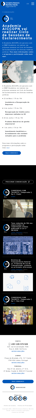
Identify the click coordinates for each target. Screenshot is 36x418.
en (28, 4)
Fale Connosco (11, 153)
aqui (4, 56)
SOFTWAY (21, 412)
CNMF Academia (10, 45)
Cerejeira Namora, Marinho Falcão (10, 4)
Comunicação (8, 12)
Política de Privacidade (25, 405)
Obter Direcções (18, 351)
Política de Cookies (10, 405)
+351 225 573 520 (19, 344)
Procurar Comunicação (17, 182)
